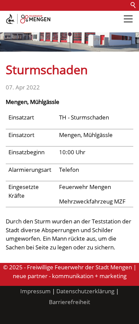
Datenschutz (78, 16)
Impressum (35, 291)
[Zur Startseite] (28, 19)
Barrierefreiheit (23, 27)
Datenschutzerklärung (85, 291)
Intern (56, 27)
